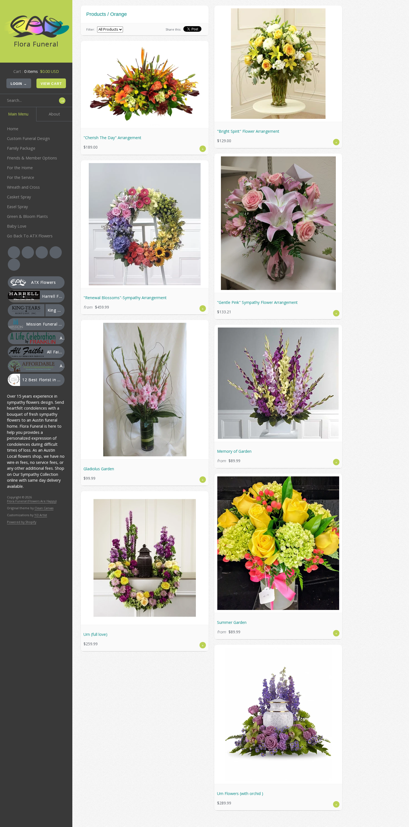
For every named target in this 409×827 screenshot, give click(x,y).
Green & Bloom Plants (27, 216)
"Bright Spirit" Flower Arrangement (248, 131)
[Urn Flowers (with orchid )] (278, 714)
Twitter (28, 252)
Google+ (56, 252)
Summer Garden (232, 622)
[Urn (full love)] (144, 558)
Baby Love (16, 226)
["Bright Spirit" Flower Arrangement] (278, 63)
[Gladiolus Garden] (144, 389)
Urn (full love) (95, 634)
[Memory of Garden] (278, 383)
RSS (42, 252)
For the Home (20, 167)
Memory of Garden (234, 451)
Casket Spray (19, 197)
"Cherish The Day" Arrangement (112, 137)
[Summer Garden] (278, 543)
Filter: (90, 29)
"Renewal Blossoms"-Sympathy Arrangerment (125, 297)
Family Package (21, 148)
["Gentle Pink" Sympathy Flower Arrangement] (278, 223)
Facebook (14, 252)
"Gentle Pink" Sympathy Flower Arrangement (257, 302)
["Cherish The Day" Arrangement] (144, 84)
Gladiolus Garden (98, 468)
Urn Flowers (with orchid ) (240, 793)
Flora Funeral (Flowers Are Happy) (31, 501)
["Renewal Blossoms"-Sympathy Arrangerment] (144, 224)
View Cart (51, 84)
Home (12, 128)
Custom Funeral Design (28, 138)
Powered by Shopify (21, 522)
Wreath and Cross (23, 187)
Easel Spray (17, 206)
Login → (19, 84)
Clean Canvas (44, 508)
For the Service (20, 177)
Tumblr (14, 265)
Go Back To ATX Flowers (30, 235)
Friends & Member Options (32, 158)
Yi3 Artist (40, 515)
